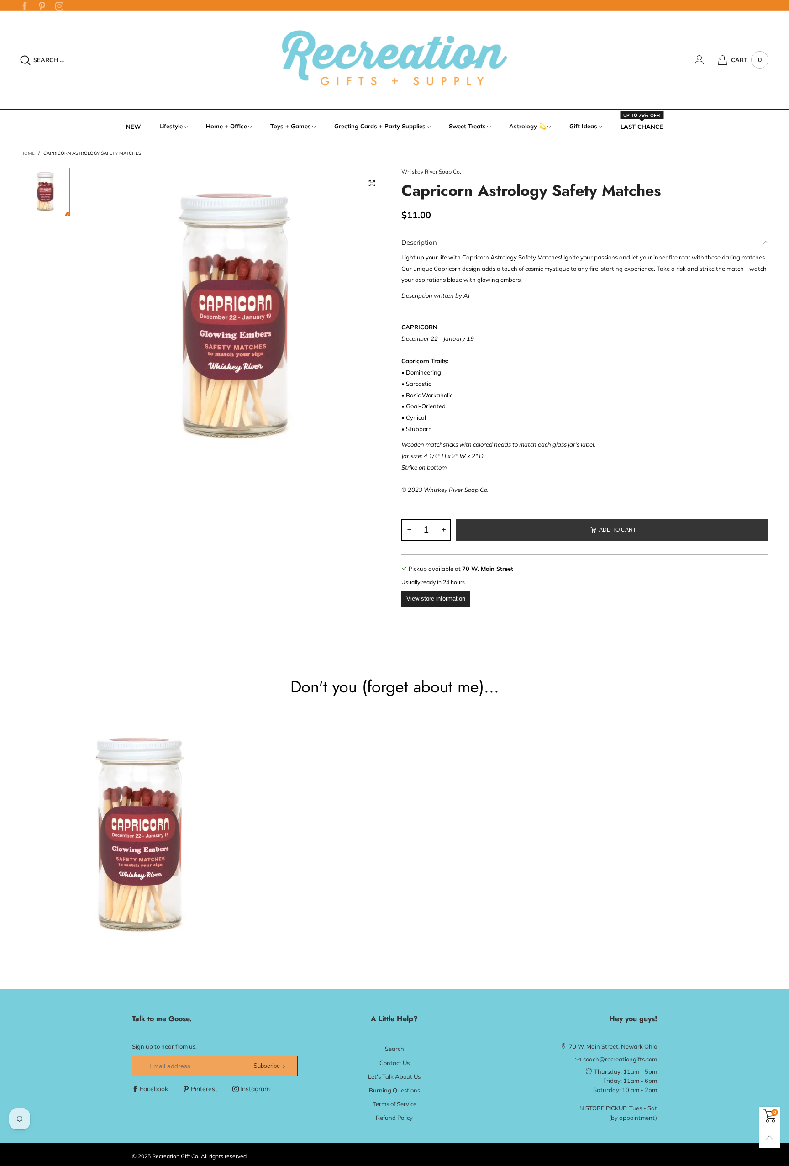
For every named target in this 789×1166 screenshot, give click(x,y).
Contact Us (394, 1062)
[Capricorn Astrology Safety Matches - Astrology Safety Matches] (236, 319)
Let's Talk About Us (394, 1076)
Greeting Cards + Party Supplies (380, 126)
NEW (133, 126)
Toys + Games (290, 126)
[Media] (372, 183)
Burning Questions (394, 1090)
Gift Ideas (583, 126)
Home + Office (226, 126)
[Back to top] (769, 1137)
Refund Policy (394, 1117)
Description (419, 242)
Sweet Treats (467, 126)
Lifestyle (171, 126)
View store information (435, 598)
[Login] (706, 60)
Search (394, 1048)
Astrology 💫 (527, 126)
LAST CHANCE (642, 126)
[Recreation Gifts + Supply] (394, 58)
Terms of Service (394, 1104)
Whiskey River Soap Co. (431, 171)
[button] (409, 530)
